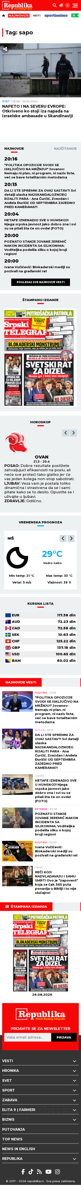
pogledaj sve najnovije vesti (41, 282)
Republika (12, 1159)
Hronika (10, 1071)
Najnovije (14, 148)
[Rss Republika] (40, 1172)
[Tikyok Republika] (32, 1172)
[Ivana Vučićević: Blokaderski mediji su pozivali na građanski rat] (17, 851)
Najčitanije (65, 148)
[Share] (5, 49)
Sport (8, 1090)
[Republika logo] (19, 5)
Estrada (41, 809)
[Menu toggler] (75, 5)
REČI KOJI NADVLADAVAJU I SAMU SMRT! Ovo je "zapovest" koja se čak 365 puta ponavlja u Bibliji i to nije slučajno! (56, 882)
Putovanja (13, 1129)
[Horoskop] (67, 5)
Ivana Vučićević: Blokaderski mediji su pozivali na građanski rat (37, 269)
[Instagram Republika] (57, 1172)
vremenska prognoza (40, 522)
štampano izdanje (40, 300)
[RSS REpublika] (49, 1172)
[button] (65, 433)
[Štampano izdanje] (42, 952)
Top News (12, 1139)
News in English (18, 1149)
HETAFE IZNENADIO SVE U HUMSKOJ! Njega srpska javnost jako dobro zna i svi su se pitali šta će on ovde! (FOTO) (40, 224)
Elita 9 (39, 730)
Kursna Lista (40, 603)
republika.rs (35, 1181)
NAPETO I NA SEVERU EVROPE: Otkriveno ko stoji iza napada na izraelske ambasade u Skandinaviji (37, 111)
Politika (41, 692)
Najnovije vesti (20, 682)
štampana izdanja (29, 906)
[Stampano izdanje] (40, 357)
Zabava (9, 1100)
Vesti (37, 15)
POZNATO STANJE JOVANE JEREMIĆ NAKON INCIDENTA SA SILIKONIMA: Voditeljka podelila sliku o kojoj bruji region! (35, 247)
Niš (11, 538)
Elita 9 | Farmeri (18, 1110)
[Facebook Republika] (23, 1172)
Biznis (8, 1119)
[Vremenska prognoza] (61, 5)
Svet (6, 101)
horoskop (40, 422)
